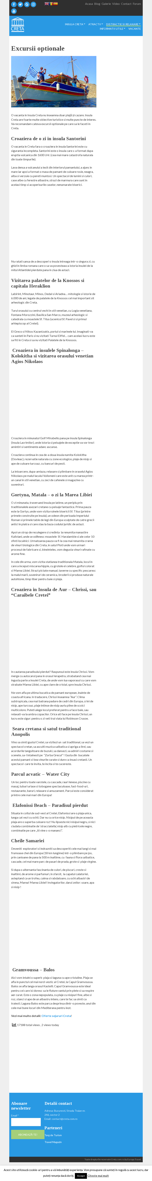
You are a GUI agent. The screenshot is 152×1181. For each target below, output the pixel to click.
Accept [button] (81, 1175)
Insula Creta (74, 24)
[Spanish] (55, 3)
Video (116, 3)
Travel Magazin (53, 1142)
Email (15, 1115)
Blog (97, 3)
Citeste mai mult (98, 1175)
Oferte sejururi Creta (56, 1015)
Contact (126, 3)
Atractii (94, 24)
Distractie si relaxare (122, 24)
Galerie (106, 3)
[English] (46, 3)
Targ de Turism (53, 1135)
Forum (137, 3)
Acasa (89, 3)
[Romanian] (51, 3)
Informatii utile (111, 28)
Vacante (134, 28)
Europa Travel (134, 1159)
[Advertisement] (53, 224)
